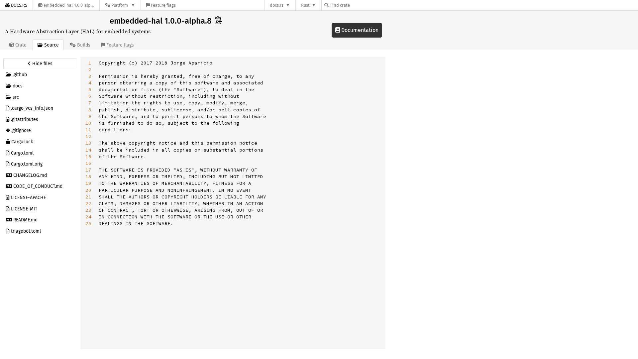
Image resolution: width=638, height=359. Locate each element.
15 (88, 157)
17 (88, 170)
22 (88, 203)
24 (88, 217)
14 (88, 150)
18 (88, 177)
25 (88, 223)
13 (88, 143)
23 (88, 210)
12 (88, 136)
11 (88, 130)
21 (88, 197)
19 (88, 183)
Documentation (359, 30)
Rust (305, 5)
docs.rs (276, 5)
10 (88, 123)
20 (88, 190)
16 (88, 163)
